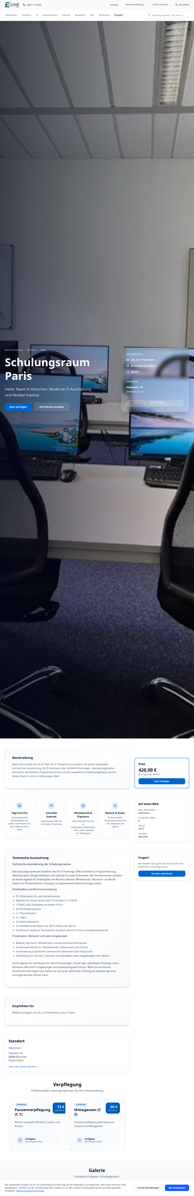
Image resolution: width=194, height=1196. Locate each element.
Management (80, 15)
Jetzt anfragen (18, 407)
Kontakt (114, 4)
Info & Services (160, 4)
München (32, 349)
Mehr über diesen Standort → (24, 1066)
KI (37, 15)
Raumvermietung (135, 4)
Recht (92, 15)
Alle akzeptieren (177, 1187)
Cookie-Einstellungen (148, 1187)
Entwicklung (26, 15)
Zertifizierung (104, 15)
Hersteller (118, 15)
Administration (11, 15)
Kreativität (66, 15)
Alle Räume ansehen (51, 407)
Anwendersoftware (49, 15)
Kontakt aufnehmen (161, 873)
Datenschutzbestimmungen (30, 1190)
